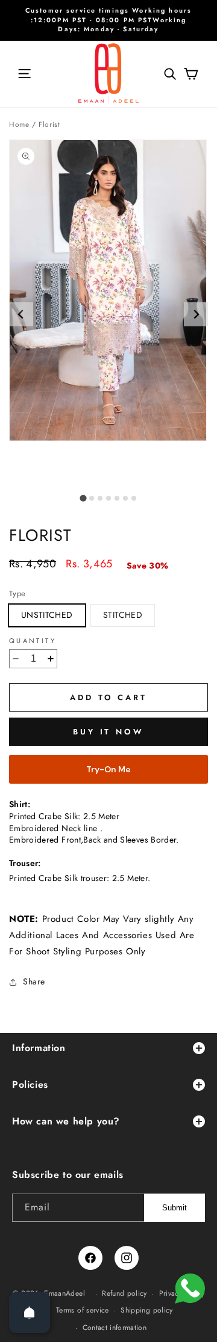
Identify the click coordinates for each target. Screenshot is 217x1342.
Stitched (122, 615)
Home (19, 124)
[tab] (83, 498)
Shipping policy (146, 1310)
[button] (24, 74)
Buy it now (108, 731)
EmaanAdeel (64, 1293)
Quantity (32, 640)
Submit (174, 1207)
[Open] (29, 1312)
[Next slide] (196, 314)
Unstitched (47, 615)
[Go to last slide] (21, 314)
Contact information (115, 1327)
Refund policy (124, 1293)
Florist (49, 124)
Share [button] (34, 981)
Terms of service (82, 1310)
